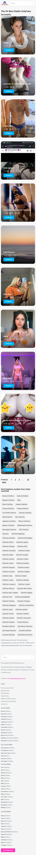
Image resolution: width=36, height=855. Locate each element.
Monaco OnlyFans (8, 525)
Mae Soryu (7, 378)
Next (4, 482)
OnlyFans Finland (22, 559)
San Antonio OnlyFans (25, 626)
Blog (18, 500)
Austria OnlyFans (22, 496)
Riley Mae (7, 294)
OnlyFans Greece (23, 567)
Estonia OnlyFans (8, 508)
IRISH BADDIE (8, 168)
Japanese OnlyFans (9, 521)
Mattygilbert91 (9, 462)
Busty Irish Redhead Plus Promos (17, 420)
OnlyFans (5, 534)
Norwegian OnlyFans (9, 530)
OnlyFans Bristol (7, 542)
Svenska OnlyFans (8, 635)
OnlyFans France (8, 563)
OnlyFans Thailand (23, 614)
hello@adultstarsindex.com (17, 678)
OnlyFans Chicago (8, 546)
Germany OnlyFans (25, 513)
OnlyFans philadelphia (22, 597)
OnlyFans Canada (22, 542)
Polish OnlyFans (22, 622)
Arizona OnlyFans (8, 496)
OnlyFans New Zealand (10, 593)
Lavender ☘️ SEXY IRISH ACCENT (17, 84)
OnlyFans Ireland (20, 576)
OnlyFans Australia (8, 538)
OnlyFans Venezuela (24, 618)
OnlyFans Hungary (24, 572)
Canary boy (7, 126)
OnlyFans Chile (22, 546)
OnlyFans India (7, 576)
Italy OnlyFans (20, 517)
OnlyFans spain (7, 609)
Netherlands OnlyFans (24, 525)
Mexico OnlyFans (24, 521)
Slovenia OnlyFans (25, 630)
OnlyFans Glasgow (8, 567)
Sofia (5, 43)
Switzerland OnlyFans (25, 635)
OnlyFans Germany (22, 563)
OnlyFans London (24, 584)
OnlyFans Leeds (7, 580)
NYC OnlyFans (24, 530)
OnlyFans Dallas (7, 555)
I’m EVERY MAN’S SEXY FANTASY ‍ (17, 210)
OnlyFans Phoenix (8, 601)
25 (28, 479)
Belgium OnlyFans (8, 500)
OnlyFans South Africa (26, 605)
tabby (5, 336)
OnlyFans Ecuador (22, 555)
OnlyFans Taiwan (8, 614)
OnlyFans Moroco (8, 588)
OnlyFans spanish (21, 609)
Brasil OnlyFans (7, 504)
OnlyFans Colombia (8, 551)
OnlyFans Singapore (9, 605)
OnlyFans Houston (8, 572)
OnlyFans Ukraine (8, 618)
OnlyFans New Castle (24, 588)
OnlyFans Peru (7, 597)
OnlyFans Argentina (18, 534)
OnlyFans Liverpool (8, 584)
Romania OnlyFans (8, 626)
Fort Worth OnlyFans (9, 513)
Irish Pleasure (9, 252)
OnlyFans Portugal (23, 601)
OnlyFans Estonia (8, 559)
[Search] (32, 3)
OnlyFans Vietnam (8, 622)
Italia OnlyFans (7, 517)
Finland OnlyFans (22, 508)
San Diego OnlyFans (9, 630)
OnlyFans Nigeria (26, 593)
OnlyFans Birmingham (25, 538)
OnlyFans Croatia (24, 551)
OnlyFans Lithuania (22, 580)
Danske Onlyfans (21, 504)
